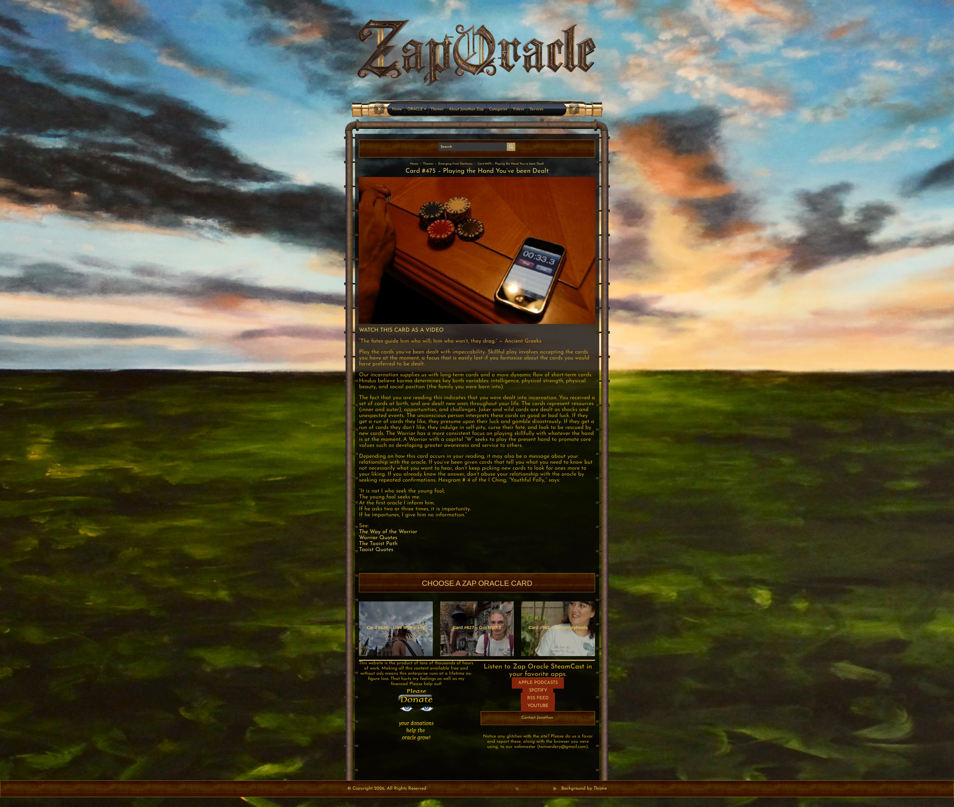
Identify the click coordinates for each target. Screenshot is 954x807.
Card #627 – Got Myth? (477, 627)
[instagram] (544, 789)
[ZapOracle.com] (477, 51)
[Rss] (517, 789)
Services (536, 109)
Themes (437, 109)
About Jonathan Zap (466, 109)
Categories (498, 109)
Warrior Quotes (378, 538)
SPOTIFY (538, 690)
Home (397, 109)
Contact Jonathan (537, 718)
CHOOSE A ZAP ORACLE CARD (477, 583)
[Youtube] (533, 789)
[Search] (511, 147)
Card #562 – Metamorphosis (558, 627)
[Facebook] (522, 789)
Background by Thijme (584, 788)
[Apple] (539, 789)
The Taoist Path (378, 544)
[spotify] (550, 789)
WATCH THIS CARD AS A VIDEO (401, 330)
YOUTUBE (538, 706)
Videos (518, 109)
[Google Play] (555, 789)
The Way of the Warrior (388, 532)
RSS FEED (538, 698)
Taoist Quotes (376, 550)
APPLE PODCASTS (538, 683)
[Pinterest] (528, 789)
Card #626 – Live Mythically (396, 627)
